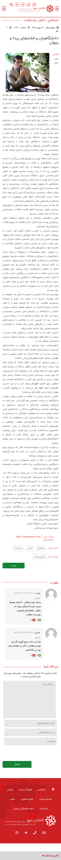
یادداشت (18, 548)
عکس (12, 799)
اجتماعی (41, 548)
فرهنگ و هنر (25, 789)
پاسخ (37, 598)
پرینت (13, 565)
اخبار (30, 548)
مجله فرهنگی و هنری (23, 808)
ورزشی (10, 789)
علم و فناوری (27, 799)
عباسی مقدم (40, 557)
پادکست (44, 808)
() (37, 620)
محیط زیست (45, 799)
